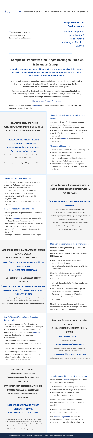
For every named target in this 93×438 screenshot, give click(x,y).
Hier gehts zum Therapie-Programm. (46, 101)
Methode (66, 380)
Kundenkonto (53, 435)
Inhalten (36, 332)
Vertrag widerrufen (68, 435)
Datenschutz (37, 435)
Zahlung (60, 435)
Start (20, 11)
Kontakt (23, 435)
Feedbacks (36, 105)
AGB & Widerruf (45, 435)
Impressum (29, 435)
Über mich (66, 11)
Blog (78, 11)
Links (73, 11)
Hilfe (45, 11)
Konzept (16, 218)
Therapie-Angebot (56, 11)
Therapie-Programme (61, 417)
